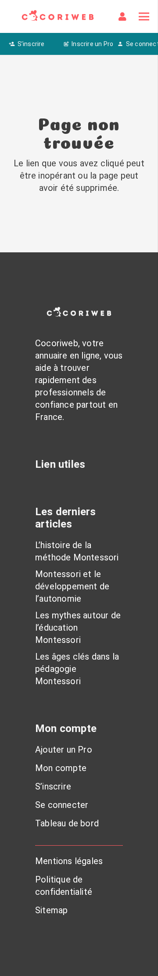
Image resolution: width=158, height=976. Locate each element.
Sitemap (51, 910)
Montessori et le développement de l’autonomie (72, 586)
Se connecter (61, 805)
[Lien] (124, 16)
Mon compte (60, 768)
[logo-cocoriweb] (58, 16)
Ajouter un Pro (63, 749)
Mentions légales (69, 861)
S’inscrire (53, 786)
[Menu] (144, 17)
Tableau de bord (67, 823)
